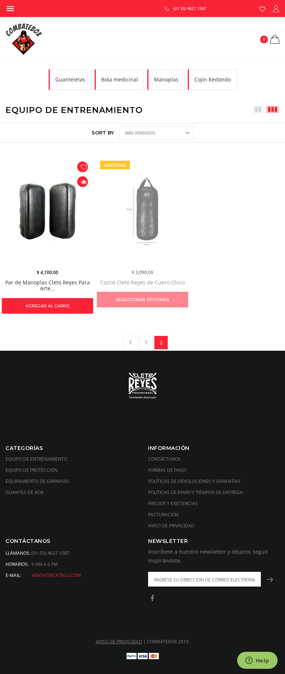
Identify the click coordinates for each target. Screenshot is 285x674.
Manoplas (166, 79)
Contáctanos (164, 459)
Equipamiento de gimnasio (37, 481)
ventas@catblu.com (56, 575)
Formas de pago (167, 470)
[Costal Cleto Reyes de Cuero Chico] (142, 211)
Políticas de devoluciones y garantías (194, 481)
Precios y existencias (173, 503)
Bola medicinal (119, 79)
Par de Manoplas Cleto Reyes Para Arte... (47, 285)
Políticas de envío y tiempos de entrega (195, 492)
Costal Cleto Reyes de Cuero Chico (142, 282)
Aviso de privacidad (171, 526)
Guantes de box (24, 492)
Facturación (163, 514)
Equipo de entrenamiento (36, 459)
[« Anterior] (130, 342)
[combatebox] (143, 386)
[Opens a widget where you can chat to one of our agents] (257, 661)
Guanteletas (70, 79)
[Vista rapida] (82, 181)
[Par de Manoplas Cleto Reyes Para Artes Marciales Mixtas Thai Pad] (47, 211)
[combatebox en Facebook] (152, 598)
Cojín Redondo (212, 79)
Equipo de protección (32, 470)
